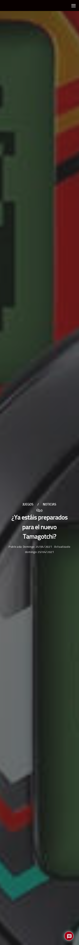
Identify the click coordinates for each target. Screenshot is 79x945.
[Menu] (73, 5)
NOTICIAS (49, 505)
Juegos (28, 505)
